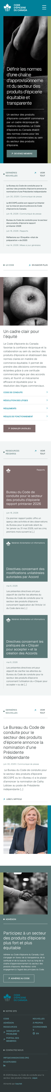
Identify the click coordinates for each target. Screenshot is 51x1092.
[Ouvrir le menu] (44, 7)
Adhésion (8, 1023)
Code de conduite (13, 392)
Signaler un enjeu (21, 428)
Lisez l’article (14, 799)
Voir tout (42, 174)
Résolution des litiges (15, 400)
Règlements (9, 408)
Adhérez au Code (20, 978)
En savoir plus (40, 265)
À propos (38, 1023)
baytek (18, 1083)
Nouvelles (38, 1018)
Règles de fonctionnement (18, 416)
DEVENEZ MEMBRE (23, 153)
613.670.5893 (9, 1062)
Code (6, 1018)
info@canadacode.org (16, 1057)
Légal (34, 1078)
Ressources (10, 1027)
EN (37, 1033)
